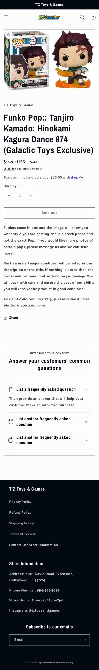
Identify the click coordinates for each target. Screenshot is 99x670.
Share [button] (13, 318)
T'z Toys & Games (43, 662)
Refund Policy (20, 512)
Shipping (9, 169)
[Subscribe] (84, 640)
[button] (6, 17)
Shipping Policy (21, 523)
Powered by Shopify (63, 662)
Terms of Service (22, 534)
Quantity (10, 186)
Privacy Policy (20, 502)
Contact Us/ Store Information (33, 545)
